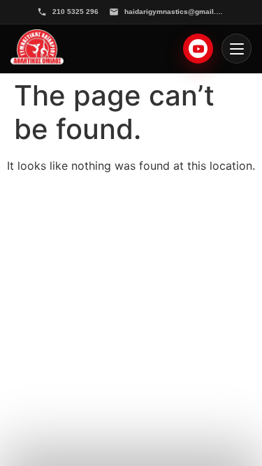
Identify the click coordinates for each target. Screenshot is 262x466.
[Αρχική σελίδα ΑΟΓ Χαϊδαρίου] (37, 48)
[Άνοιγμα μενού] (236, 49)
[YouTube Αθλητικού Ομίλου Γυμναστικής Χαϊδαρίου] (198, 49)
